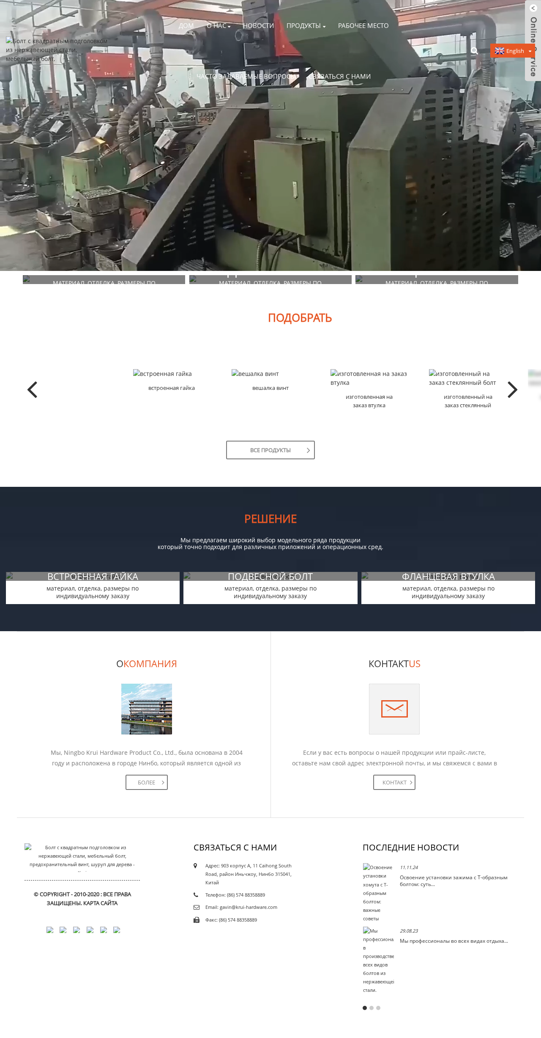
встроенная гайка (171, 388)
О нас (216, 25)
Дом (186, 25)
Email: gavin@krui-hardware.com (241, 907)
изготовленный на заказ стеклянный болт (468, 401)
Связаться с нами (340, 76)
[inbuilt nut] (172, 373)
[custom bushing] (369, 378)
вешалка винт (270, 388)
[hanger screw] (270, 373)
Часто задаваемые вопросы (246, 76)
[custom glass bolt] (468, 378)
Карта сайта (100, 903)
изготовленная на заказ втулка (369, 401)
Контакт (395, 782)
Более (146, 782)
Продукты (304, 25)
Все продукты (270, 450)
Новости (258, 25)
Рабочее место (363, 25)
